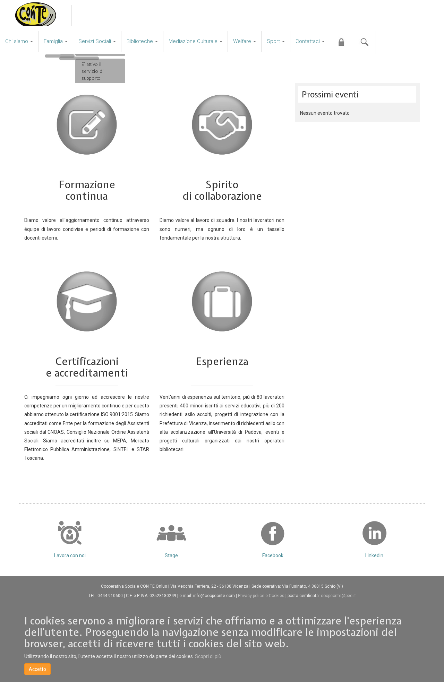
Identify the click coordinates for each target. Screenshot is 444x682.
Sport (274, 41)
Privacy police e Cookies (261, 595)
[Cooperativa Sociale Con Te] (35, 16)
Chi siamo (17, 41)
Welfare (243, 41)
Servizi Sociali (95, 41)
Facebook (272, 555)
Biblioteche (140, 41)
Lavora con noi (70, 555)
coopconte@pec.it (338, 595)
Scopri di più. (208, 656)
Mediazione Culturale (194, 41)
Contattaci (308, 41)
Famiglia (54, 41)
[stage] (171, 533)
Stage (171, 555)
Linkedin (374, 555)
